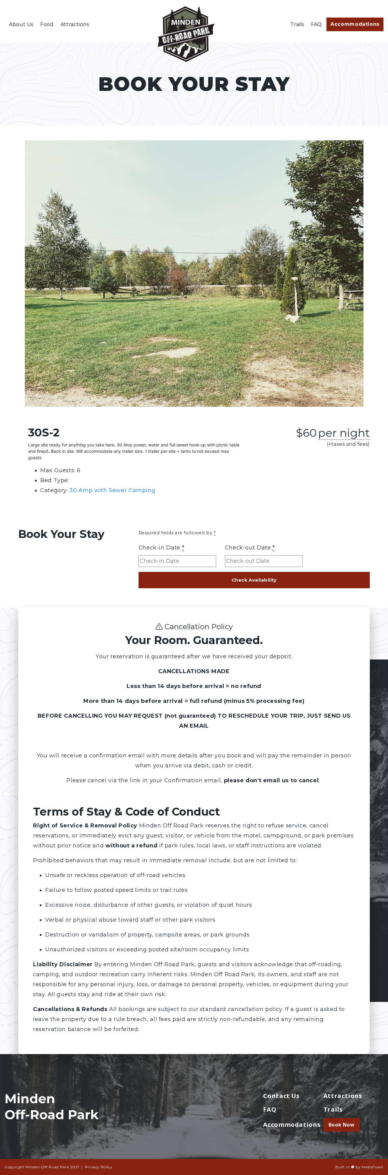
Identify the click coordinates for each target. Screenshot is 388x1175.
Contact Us (281, 1096)
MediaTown (372, 1167)
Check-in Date (162, 547)
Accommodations (355, 24)
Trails (297, 24)
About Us (21, 24)
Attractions (75, 24)
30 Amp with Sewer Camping (112, 490)
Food (47, 24)
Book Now (342, 1124)
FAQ (316, 24)
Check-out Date (250, 547)
